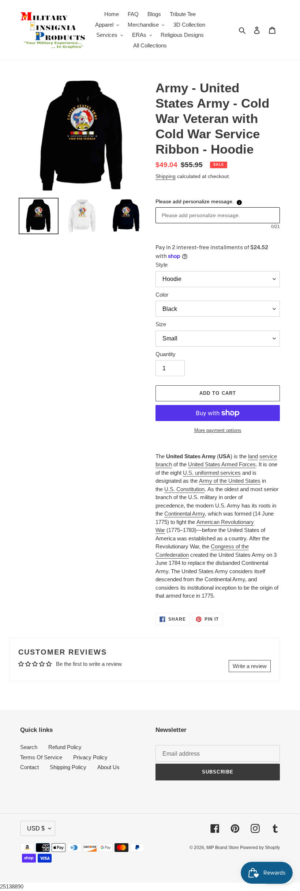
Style (161, 265)
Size (160, 324)
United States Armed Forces (222, 464)
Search (28, 747)
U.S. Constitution (184, 489)
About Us (108, 767)
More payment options (217, 430)
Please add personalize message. (194, 201)
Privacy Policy (90, 757)
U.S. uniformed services (212, 473)
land (253, 456)
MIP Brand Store (223, 847)
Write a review (250, 666)
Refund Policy (65, 747)
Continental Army (184, 513)
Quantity (165, 354)
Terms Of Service (41, 757)
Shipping (165, 176)
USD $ (36, 828)
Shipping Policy (68, 767)
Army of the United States (229, 481)
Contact (29, 767)
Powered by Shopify (260, 847)
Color (161, 295)
